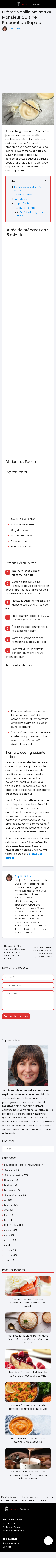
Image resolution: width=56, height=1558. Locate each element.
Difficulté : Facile (23, 194)
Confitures (9, 1169)
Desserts (8, 1179)
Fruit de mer (10, 1190)
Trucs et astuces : (28, 207)
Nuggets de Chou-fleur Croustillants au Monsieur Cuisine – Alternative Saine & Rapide (14, 952)
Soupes (8, 1255)
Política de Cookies (12, 1527)
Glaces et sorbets (13, 1195)
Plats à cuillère (11, 1225)
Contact (7, 1547)
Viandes (8, 1260)
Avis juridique (9, 1523)
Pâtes (7, 1215)
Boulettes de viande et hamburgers (22, 1164)
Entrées (8, 1184)
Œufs (7, 1210)
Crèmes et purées (13, 1174)
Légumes (9, 1205)
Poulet (7, 1235)
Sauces (8, 1250)
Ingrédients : (21, 199)
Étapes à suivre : (23, 203)
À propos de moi (11, 1543)
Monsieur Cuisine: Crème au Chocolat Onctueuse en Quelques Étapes (42, 952)
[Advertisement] (28, 62)
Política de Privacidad (13, 1530)
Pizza (6, 1220)
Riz (5, 1245)
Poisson (8, 1230)
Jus (6, 1200)
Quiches (8, 1240)
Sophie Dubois (14, 28)
